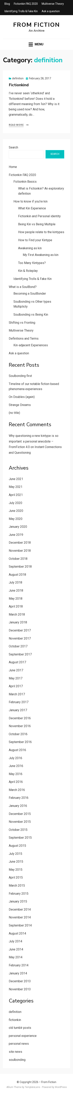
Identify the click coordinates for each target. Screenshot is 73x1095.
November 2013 (20, 989)
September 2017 (20, 654)
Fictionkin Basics (25, 181)
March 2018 (17, 614)
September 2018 (20, 566)
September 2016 (20, 742)
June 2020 (16, 511)
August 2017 (17, 662)
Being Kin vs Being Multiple (36, 224)
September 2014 (20, 925)
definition (18, 78)
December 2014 (20, 909)
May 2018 (15, 598)
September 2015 (20, 837)
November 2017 (20, 638)
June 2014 (16, 949)
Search (13, 147)
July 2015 (15, 854)
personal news (19, 1044)
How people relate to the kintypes (41, 232)
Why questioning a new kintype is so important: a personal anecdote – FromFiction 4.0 (33, 441)
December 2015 (20, 814)
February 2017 (18, 702)
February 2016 (18, 798)
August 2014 (17, 933)
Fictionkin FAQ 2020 (26, 3)
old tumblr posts (20, 1028)
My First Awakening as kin (40, 255)
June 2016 (16, 766)
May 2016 (15, 774)
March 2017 (17, 694)
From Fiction (36, 25)
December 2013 (20, 981)
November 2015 (20, 822)
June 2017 (16, 670)
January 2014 (18, 973)
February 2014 (18, 965)
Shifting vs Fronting (22, 322)
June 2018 (16, 590)
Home (13, 167)
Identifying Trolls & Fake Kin (21, 11)
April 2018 (16, 606)
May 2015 (15, 869)
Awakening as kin (30, 248)
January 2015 (18, 901)
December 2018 (20, 542)
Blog (7, 3)
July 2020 (15, 503)
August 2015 (17, 846)
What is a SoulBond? (23, 287)
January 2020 (18, 527)
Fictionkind (19, 85)
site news (15, 1052)
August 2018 (17, 574)
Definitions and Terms (24, 338)
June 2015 (16, 861)
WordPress (61, 1087)
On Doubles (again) (22, 397)
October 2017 (18, 646)
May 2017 (15, 678)
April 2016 (16, 782)
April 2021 (16, 495)
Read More (16, 125)
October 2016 (18, 734)
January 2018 (18, 622)
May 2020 (15, 519)
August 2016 (17, 750)
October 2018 (18, 559)
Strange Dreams (20, 405)
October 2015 (18, 830)
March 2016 (17, 790)
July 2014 (15, 941)
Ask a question (51, 11)
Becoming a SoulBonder (29, 293)
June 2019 (16, 535)
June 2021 (16, 479)
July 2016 (15, 758)
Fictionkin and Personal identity (39, 216)
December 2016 (20, 718)
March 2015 (17, 885)
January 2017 (18, 710)
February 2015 (18, 893)
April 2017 (16, 686)
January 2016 (18, 806)
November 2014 (20, 917)
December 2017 (20, 630)
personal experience (23, 1036)
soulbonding (17, 1060)
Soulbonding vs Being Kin (30, 314)
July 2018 (15, 582)
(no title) (14, 413)
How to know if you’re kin (30, 201)
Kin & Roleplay (28, 271)
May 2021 (15, 487)
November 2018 (20, 551)
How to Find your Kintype (35, 240)
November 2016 (20, 726)
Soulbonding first (20, 376)
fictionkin (15, 1020)
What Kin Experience (32, 208)
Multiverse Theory (53, 3)
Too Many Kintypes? (32, 263)
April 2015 (16, 877)
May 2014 (15, 957)
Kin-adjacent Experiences (30, 345)
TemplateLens (32, 1087)
